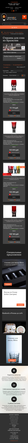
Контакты (17, 8)
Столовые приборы (14, 419)
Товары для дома (14, 422)
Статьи (11, 8)
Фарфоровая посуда (14, 416)
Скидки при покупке (15, 110)
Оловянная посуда (14, 420)
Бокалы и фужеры (19, 32)
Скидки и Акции (18, 7)
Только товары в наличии (11, 72)
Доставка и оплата (9, 7)
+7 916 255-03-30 (14, 2)
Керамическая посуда (14, 417)
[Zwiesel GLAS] (14, 47)
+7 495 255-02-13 (16, 3)
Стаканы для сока (5, 33)
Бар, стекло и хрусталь (9, 32)
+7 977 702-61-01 (14, 432)
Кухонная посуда (14, 421)
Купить (14, 113)
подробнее (8, 284)
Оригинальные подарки (14, 423)
